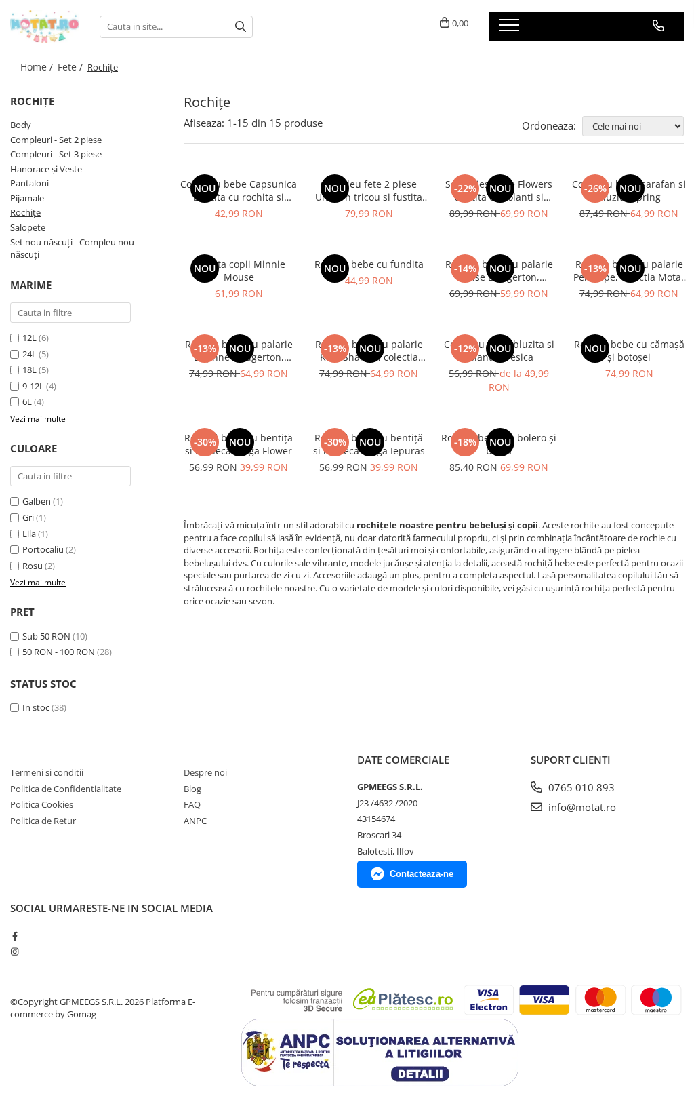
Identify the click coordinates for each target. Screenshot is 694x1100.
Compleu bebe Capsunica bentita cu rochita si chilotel (238, 190)
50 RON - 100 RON (58, 652)
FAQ (192, 804)
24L (29, 354)
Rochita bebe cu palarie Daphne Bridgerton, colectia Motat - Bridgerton (239, 351)
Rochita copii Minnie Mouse (238, 270)
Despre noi (205, 772)
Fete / (71, 66)
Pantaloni (29, 183)
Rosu (32, 565)
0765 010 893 (580, 787)
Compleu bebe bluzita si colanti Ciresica (499, 351)
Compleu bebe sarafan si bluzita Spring (629, 190)
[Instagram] (14, 951)
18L (29, 370)
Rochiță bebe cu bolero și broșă (498, 444)
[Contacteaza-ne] (658, 25)
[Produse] (511, 29)
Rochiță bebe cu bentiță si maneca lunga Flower (238, 444)
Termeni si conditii (46, 772)
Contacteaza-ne (421, 874)
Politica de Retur (43, 820)
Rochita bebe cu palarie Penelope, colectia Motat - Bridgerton (629, 270)
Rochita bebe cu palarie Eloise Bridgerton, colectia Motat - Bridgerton (499, 270)
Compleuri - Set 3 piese (56, 154)
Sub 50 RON (46, 636)
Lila (29, 534)
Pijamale (27, 198)
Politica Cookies (41, 804)
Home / (38, 66)
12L (29, 338)
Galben (36, 501)
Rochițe (25, 212)
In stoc (35, 707)
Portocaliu (43, 549)
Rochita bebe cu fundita (369, 264)
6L (27, 401)
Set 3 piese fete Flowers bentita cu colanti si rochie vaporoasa (498, 190)
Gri (28, 517)
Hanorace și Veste (46, 169)
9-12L (33, 386)
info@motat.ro (581, 807)
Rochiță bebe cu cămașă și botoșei (629, 351)
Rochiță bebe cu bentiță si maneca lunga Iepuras (369, 444)
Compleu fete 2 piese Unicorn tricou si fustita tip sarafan (368, 190)
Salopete (27, 227)
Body (20, 125)
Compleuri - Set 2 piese (56, 140)
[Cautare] (240, 27)
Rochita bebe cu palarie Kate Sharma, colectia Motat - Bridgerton (369, 351)
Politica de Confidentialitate (65, 789)
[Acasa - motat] (44, 26)
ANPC (195, 820)
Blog (192, 789)
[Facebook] (14, 936)
